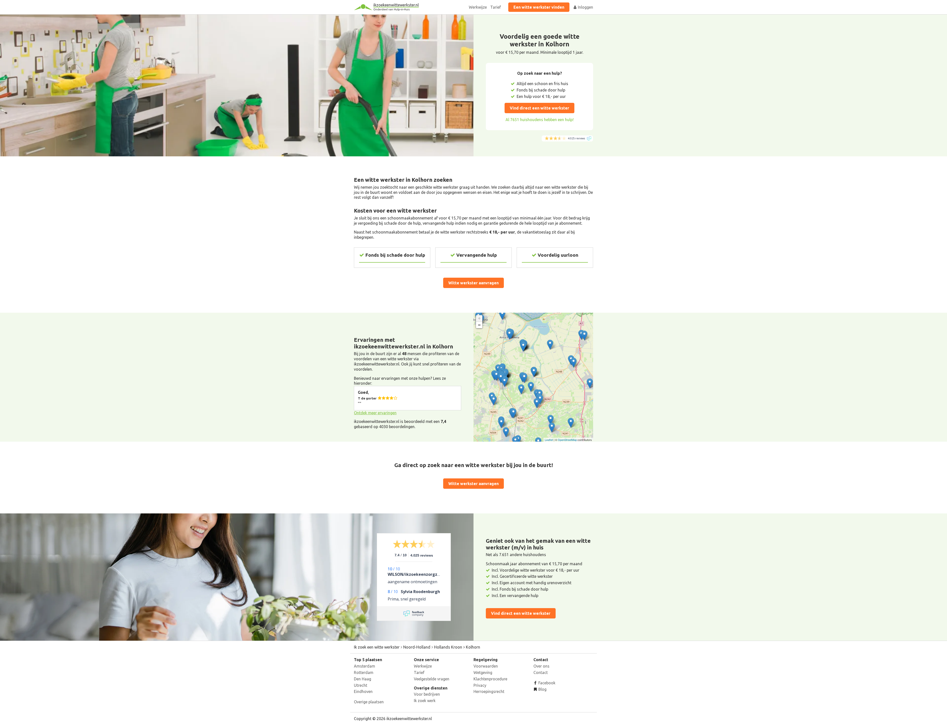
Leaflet (549, 440)
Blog (541, 689)
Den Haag (362, 679)
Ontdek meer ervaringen (375, 413)
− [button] (479, 324)
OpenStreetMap (567, 440)
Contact (540, 672)
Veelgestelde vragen (431, 679)
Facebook (546, 683)
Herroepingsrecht (489, 691)
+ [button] (479, 318)
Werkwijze (478, 7)
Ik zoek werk (425, 700)
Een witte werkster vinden (538, 7)
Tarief (495, 7)
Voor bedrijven (427, 694)
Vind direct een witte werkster (539, 108)
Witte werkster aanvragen (473, 283)
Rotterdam (363, 672)
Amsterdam (364, 666)
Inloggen (585, 7)
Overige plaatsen (369, 702)
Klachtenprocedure (490, 679)
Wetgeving (483, 672)
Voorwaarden (486, 666)
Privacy (480, 685)
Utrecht (360, 685)
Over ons (541, 666)
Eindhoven (363, 691)
